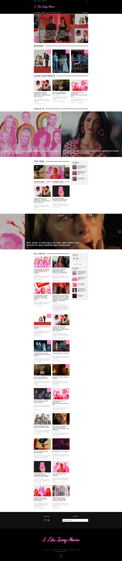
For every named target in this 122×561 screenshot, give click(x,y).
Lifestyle (54, 12)
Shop (59, 12)
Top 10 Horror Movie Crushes (81, 178)
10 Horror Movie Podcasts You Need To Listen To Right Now (59, 199)
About (50, 549)
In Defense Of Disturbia (60, 451)
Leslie (53, 95)
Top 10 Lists (59, 101)
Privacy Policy (65, 549)
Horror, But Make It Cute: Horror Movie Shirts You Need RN (82, 167)
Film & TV (48, 12)
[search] (85, 264)
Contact (54, 549)
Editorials (37, 12)
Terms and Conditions (72, 549)
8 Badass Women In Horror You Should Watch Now (82, 173)
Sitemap (79, 549)
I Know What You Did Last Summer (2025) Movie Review (42, 354)
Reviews (43, 12)
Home (44, 549)
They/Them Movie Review (60, 353)
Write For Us (59, 549)
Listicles (77, 102)
